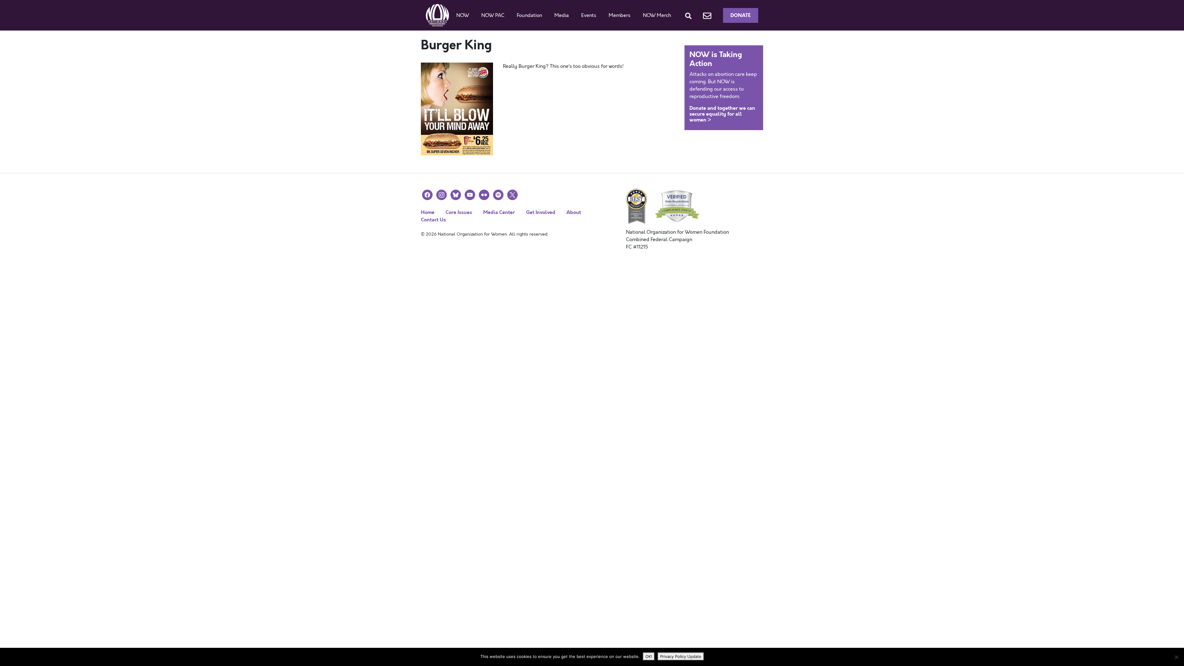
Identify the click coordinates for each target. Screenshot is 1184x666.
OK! (648, 656)
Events (588, 15)
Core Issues (459, 212)
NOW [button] (462, 15)
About (573, 212)
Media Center (499, 212)
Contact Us (433, 219)
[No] (1176, 657)
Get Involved (540, 212)
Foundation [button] (529, 15)
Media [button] (561, 15)
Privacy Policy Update (680, 656)
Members (620, 15)
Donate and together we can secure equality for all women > (722, 114)
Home (427, 212)
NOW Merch (657, 15)
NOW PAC (492, 15)
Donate (740, 15)
